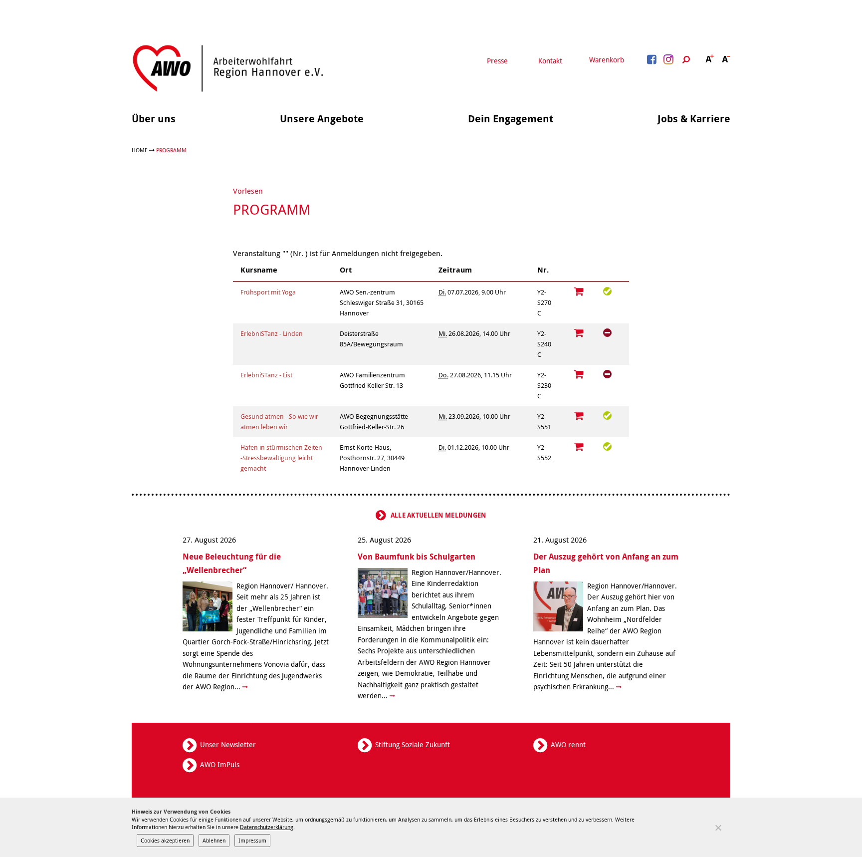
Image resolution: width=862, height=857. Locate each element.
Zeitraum (455, 270)
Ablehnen (214, 840)
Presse (497, 60)
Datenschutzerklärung (266, 827)
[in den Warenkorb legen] (579, 291)
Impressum (252, 840)
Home (140, 150)
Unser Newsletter (228, 744)
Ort (346, 270)
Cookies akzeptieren (165, 840)
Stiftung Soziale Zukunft (412, 744)
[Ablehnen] (718, 828)
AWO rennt (568, 744)
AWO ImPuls (219, 764)
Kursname (258, 270)
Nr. (543, 270)
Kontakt (550, 60)
